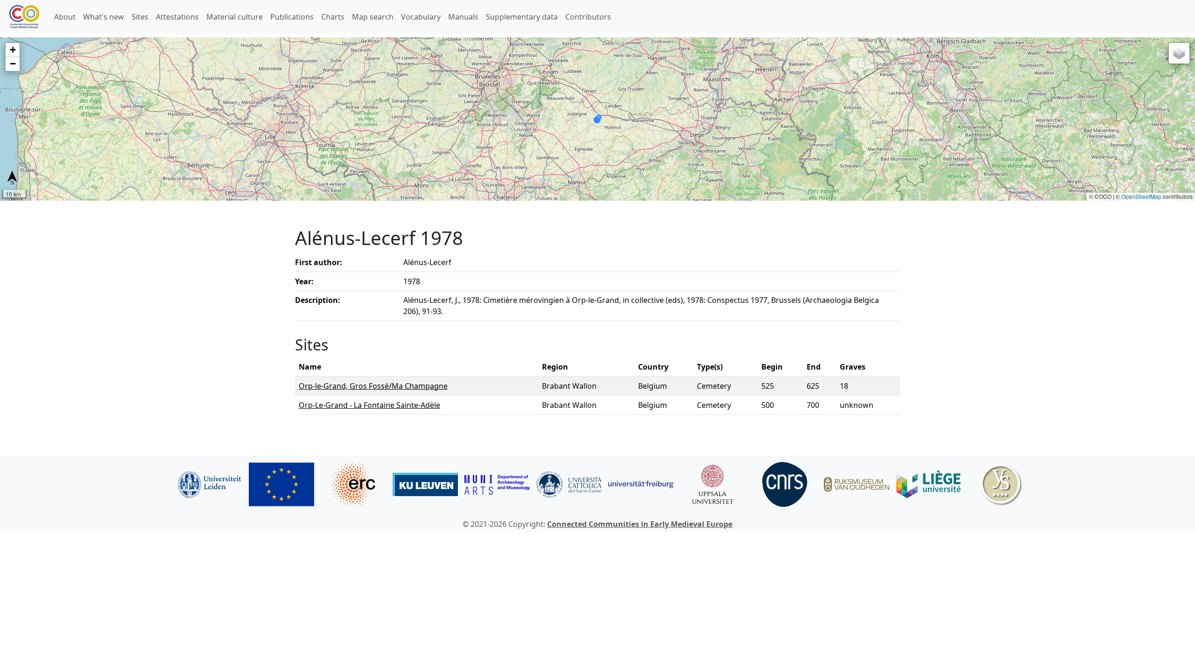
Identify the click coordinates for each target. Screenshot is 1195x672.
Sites (140, 17)
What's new (103, 17)
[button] (13, 50)
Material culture (234, 17)
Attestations (177, 17)
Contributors (588, 17)
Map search (373, 17)
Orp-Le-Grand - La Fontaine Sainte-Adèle (369, 405)
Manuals (463, 17)
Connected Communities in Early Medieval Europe (639, 524)
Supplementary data (522, 17)
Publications (292, 17)
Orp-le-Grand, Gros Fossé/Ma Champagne (373, 386)
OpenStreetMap (1141, 196)
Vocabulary (421, 17)
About (65, 17)
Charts (332, 17)
